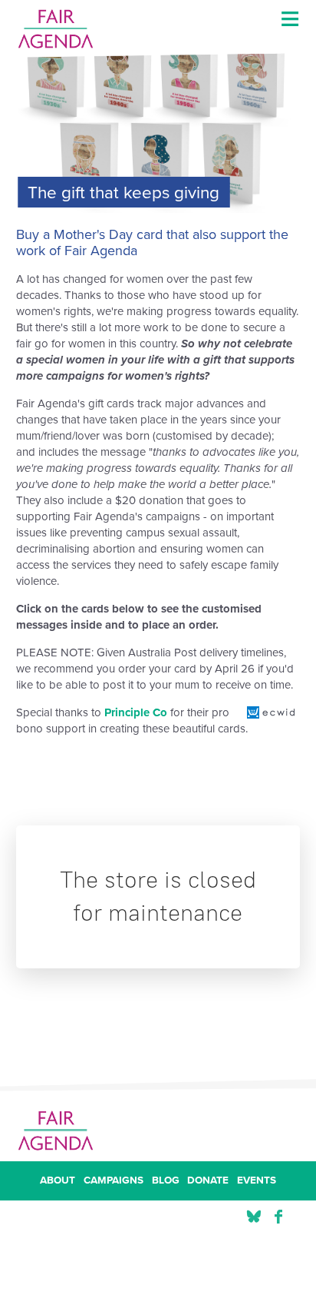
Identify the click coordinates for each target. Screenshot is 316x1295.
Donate (208, 1181)
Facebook (278, 1217)
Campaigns (113, 1181)
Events (256, 1181)
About (57, 1181)
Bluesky (254, 1217)
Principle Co (135, 712)
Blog (165, 1181)
